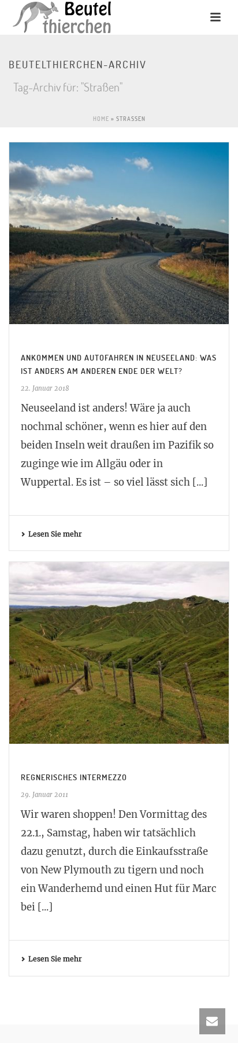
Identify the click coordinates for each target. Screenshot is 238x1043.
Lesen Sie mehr (55, 534)
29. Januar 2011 (44, 795)
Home (101, 119)
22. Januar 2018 (45, 388)
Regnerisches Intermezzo (74, 777)
